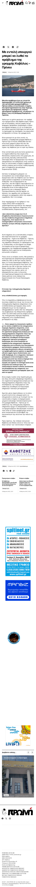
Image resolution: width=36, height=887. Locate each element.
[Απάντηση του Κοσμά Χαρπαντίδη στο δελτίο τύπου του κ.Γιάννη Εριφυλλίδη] (26, 485)
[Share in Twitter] (8, 47)
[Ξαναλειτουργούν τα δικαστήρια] (18, 776)
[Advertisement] (18, 25)
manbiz (11, 885)
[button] (3, 3)
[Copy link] (17, 47)
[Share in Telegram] (13, 47)
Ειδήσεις (5, 72)
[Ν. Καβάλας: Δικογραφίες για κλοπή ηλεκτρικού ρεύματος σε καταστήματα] (10, 485)
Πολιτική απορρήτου (14, 883)
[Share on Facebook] (3, 47)
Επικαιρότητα (6, 488)
